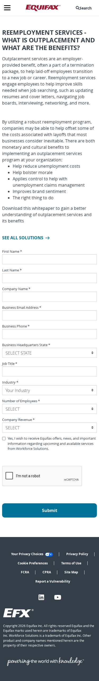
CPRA (47, 572)
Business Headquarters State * (26, 345)
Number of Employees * (21, 401)
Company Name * (16, 289)
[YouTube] (57, 597)
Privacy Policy (77, 554)
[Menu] (9, 8)
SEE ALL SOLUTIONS (22, 238)
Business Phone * (16, 326)
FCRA (25, 572)
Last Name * (12, 270)
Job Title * (9, 363)
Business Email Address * (21, 307)
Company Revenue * (18, 419)
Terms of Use (71, 563)
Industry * (10, 382)
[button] (84, 8)
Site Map (71, 572)
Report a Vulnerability (52, 581)
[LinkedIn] (41, 597)
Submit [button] (49, 510)
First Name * (12, 251)
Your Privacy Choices (27, 554)
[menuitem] (84, 8)
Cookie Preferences (33, 563)
